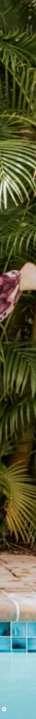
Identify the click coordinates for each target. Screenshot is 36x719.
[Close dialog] (33, 4)
